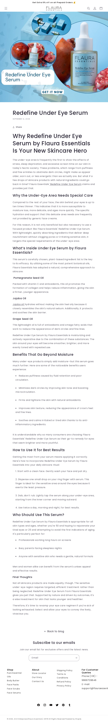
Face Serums (14, 692)
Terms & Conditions (62, 676)
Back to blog (55, 631)
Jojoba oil (19, 304)
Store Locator (39, 673)
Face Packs (13, 684)
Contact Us (38, 681)
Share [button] (19, 127)
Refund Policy (64, 681)
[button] (6, 8)
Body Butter (13, 680)
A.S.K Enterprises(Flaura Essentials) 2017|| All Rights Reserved (40, 719)
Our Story (37, 677)
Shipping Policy (65, 670)
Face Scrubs (13, 688)
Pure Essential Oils (14, 675)
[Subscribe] (76, 658)
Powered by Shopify (73, 719)
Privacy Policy (64, 685)
